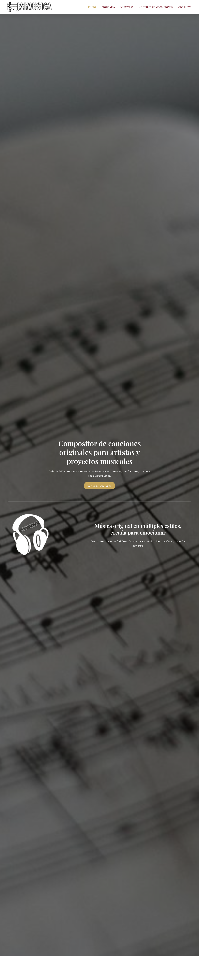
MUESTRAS (127, 7)
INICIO (92, 7)
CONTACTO (185, 7)
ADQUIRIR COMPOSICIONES (156, 7)
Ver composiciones (99, 485)
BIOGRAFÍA (108, 7)
